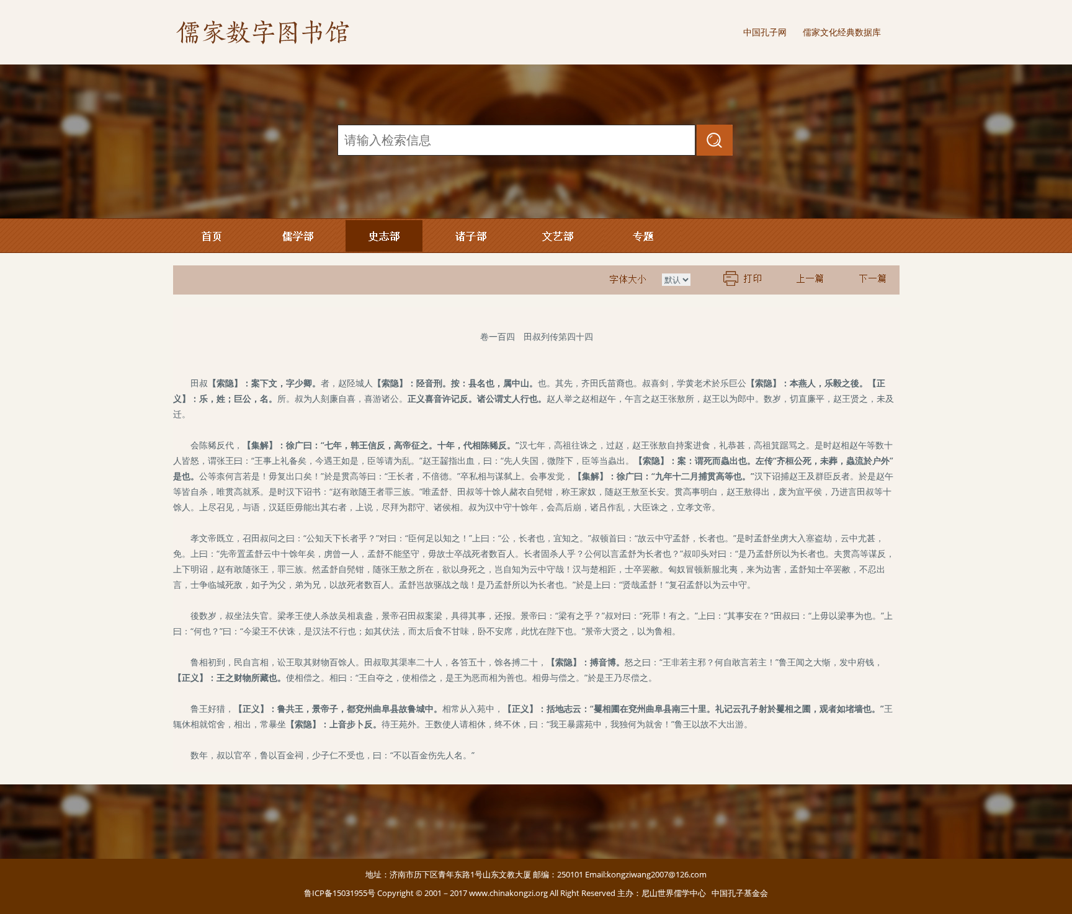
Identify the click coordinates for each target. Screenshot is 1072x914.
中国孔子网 (765, 32)
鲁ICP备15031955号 (339, 892)
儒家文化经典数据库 (842, 32)
